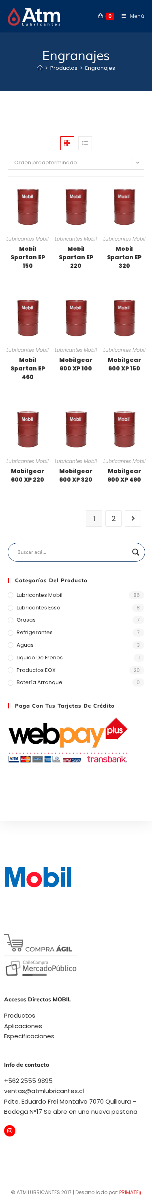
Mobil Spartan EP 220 (76, 257)
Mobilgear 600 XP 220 (27, 475)
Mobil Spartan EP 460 (28, 368)
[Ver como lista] (85, 143)
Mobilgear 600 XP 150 (124, 364)
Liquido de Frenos (40, 657)
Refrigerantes (35, 632)
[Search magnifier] (135, 552)
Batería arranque (39, 682)
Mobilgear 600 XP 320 (75, 475)
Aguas (25, 645)
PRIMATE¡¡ (130, 1192)
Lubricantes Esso (38, 607)
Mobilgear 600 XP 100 (75, 364)
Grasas (26, 620)
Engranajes (100, 68)
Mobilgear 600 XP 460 (124, 475)
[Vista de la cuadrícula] (67, 143)
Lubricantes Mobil (27, 238)
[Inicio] (40, 68)
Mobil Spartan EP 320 (124, 257)
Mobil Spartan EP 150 (28, 257)
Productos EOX (36, 670)
